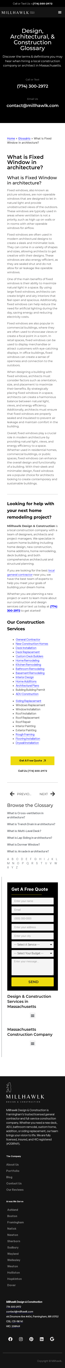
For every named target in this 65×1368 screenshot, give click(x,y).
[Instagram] (21, 1339)
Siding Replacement (28, 701)
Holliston (13, 1272)
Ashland (12, 1209)
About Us (12, 1164)
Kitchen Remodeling (28, 664)
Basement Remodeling (30, 673)
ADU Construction (27, 694)
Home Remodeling (27, 660)
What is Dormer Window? (23, 844)
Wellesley (13, 1260)
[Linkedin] (41, 1339)
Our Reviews (15, 1189)
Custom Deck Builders (29, 656)
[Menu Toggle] (60, 12)
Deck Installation (26, 648)
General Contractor (28, 639)
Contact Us (14, 1183)
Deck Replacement (28, 652)
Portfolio (12, 1171)
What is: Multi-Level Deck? (24, 831)
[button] (33, 1015)
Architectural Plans (27, 685)
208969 (16, 1326)
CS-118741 (17, 1321)
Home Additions (26, 681)
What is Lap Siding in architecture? (29, 837)
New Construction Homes (32, 643)
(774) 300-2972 (32, 86)
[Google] (52, 1339)
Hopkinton (14, 1279)
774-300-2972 (13, 1306)
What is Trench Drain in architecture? (31, 824)
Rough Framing (25, 734)
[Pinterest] (31, 1339)
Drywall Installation (27, 743)
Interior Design (25, 677)
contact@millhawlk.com (33, 105)
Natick (11, 1228)
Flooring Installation (28, 738)
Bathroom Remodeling (30, 669)
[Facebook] (10, 1339)
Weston (12, 1266)
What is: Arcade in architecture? (28, 851)
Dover (11, 1285)
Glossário (24, 138)
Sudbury (13, 1247)
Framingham (15, 1222)
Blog (9, 1177)
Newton (12, 1235)
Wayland (13, 1253)
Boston (12, 1216)
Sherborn (13, 1241)
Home (11, 138)
